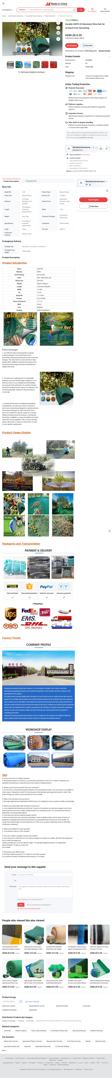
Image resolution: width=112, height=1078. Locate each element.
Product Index (100, 1058)
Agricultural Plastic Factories (32, 1041)
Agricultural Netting (79, 1031)
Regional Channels (88, 1058)
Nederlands (72, 1063)
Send (21, 905)
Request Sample (104, 51)
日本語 (92, 1063)
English (17, 1063)
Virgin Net (27, 1046)
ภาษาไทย (104, 1063)
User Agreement (68, 1069)
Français (40, 1063)
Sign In (68, 171)
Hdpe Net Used (100, 1041)
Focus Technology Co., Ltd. (42, 1069)
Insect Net (7, 1031)
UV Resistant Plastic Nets (65, 16)
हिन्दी (98, 1063)
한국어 (86, 1063)
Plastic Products (21, 1031)
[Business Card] (107, 190)
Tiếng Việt (53, 1065)
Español (24, 1063)
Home (4, 16)
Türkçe (45, 1065)
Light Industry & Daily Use (15, 16)
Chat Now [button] (89, 45)
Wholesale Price (65, 1058)
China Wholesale (54, 1058)
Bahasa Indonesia (63, 1065)
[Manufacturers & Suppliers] (56, 4)
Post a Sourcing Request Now (29, 908)
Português (32, 1063)
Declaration (78, 1069)
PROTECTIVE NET (62, 1006)
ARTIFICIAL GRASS (8, 1006)
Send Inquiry (72, 45)
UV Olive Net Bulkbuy (62, 1046)
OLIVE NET (86, 1006)
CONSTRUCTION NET (9, 1010)
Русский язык (49, 1063)
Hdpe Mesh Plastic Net (43, 1046)
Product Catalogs (33, 1001)
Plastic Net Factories (11, 1041)
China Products (19, 1058)
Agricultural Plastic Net (11, 1046)
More (4, 1050)
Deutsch (64, 1063)
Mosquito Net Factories (54, 1041)
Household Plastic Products (34, 16)
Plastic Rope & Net (50, 16)
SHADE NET (33, 1010)
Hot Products (9, 1058)
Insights (60, 1060)
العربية (80, 1063)
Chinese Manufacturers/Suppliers (36, 1058)
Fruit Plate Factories (74, 1041)
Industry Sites (77, 1058)
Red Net (88, 1041)
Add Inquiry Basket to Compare (33, 72)
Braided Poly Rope (96, 1031)
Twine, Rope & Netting (38, 1031)
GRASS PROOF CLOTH (37, 1006)
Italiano (57, 1063)
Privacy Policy (88, 1069)
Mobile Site (52, 1060)
